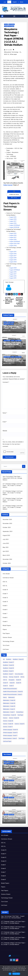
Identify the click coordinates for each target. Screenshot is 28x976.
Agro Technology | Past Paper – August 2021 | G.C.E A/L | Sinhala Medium (12, 478)
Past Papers (11, 24)
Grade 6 (5, 609)
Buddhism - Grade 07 (8, 662)
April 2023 (6, 551)
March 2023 (6, 555)
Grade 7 (5, 613)
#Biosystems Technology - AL (12, 52)
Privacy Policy (16, 973)
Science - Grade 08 (8, 720)
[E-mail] (6, 293)
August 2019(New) (14, 225)
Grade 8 (5, 617)
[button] (25, 16)
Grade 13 (5, 601)
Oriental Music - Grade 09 (9, 715)
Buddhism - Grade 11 (8, 674)
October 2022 (7, 563)
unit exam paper (7, 741)
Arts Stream (7, 340)
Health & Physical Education (10, 688)
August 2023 (6, 535)
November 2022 (7, 559)
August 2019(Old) (14, 227)
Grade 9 (5, 621)
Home (21, 2)
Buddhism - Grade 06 (18, 659)
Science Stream (7, 637)
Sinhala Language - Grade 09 (10, 729)
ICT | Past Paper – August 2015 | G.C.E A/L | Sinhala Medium (9, 300)
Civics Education (19, 674)
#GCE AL (6, 54)
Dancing (5, 677)
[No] (26, 970)
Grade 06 (18, 679)
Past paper (20, 715)
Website (5, 430)
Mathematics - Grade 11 (8, 712)
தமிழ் (5, 2)
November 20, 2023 (10, 787)
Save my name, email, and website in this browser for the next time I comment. (13, 444)
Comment (6, 382)
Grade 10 (5, 589)
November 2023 (7, 523)
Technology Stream (9, 26)
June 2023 (6, 543)
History (5, 697)
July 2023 (5, 539)
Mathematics (11, 697)
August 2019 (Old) (14, 243)
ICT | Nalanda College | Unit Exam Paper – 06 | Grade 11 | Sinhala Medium (13, 485)
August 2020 (13, 245)
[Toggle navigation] (14, 16)
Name (5, 413)
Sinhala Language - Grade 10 (10, 732)
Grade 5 (5, 605)
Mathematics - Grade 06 (9, 700)
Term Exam (6, 645)
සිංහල (9, 2)
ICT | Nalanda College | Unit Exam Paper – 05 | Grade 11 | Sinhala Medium (13, 492)
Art (4, 659)
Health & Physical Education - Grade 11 (12, 694)
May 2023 (5, 547)
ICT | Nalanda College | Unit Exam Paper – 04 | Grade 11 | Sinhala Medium (13, 500)
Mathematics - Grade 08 (9, 703)
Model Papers (7, 625)
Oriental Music (19, 712)
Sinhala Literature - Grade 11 (10, 738)
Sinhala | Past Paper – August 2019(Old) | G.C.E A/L (14, 344)
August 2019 (12, 259)
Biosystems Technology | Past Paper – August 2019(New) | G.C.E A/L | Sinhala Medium (18, 302)
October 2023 (7, 527)
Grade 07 (5, 682)
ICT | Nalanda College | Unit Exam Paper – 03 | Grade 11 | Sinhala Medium (13, 507)
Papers (5, 629)
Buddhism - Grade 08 (8, 665)
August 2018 (12, 223)
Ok (10, 973)
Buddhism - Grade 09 (8, 668)
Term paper (21, 738)
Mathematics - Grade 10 (9, 709)
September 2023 (7, 531)
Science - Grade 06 (14, 718)
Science (5, 718)
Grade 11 (5, 593)
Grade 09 (18, 682)
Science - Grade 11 (7, 726)
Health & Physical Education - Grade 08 (13, 691)
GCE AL (6, 24)
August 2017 (12, 221)
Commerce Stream (8, 577)
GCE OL (5, 585)
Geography (11, 679)
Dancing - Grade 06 (14, 677)
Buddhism (8, 659)
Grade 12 (5, 597)
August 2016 (12, 219)
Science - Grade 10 (19, 723)
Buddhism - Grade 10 (8, 671)
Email (5, 422)
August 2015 (12, 217)
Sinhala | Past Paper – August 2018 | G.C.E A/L (14, 360)
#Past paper (13, 54)
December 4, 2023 (10, 769)
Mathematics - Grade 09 (9, 706)
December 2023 (7, 519)
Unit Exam (6, 649)
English (15, 2)
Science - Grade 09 (8, 723)
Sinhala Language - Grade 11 (10, 735)
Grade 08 (12, 682)
